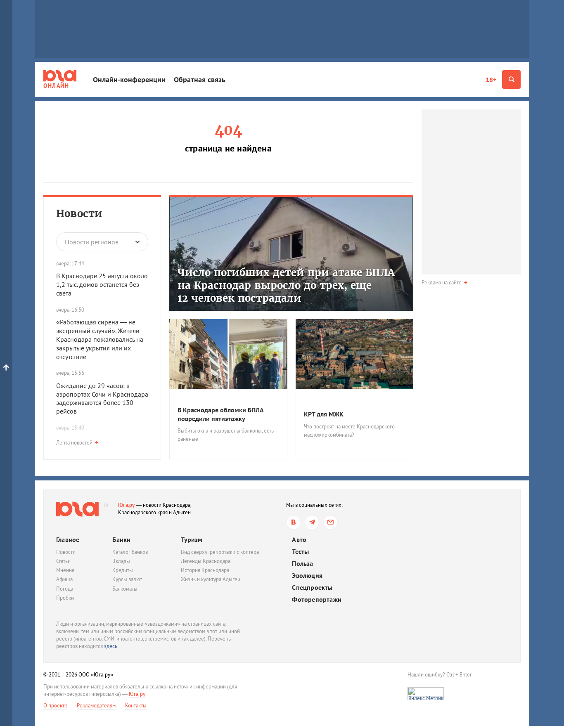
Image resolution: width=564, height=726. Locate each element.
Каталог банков (130, 552)
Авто (299, 540)
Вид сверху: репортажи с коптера (220, 552)
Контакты (136, 705)
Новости (79, 213)
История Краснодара (205, 570)
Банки (121, 539)
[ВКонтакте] (293, 522)
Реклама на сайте (442, 282)
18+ (491, 80)
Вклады (121, 561)
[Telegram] (312, 522)
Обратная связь (199, 79)
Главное (67, 539)
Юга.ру (126, 504)
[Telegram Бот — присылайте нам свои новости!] (330, 522)
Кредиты (122, 570)
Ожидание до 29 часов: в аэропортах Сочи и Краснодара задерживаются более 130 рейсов (102, 398)
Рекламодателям (96, 705)
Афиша (64, 579)
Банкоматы (124, 588)
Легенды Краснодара (205, 561)
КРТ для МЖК (324, 414)
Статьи (63, 561)
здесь (110, 646)
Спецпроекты (312, 587)
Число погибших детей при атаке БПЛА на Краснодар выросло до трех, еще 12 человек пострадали (286, 285)
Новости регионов (91, 242)
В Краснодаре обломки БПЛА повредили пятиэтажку (220, 414)
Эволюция (307, 575)
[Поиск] (511, 79)
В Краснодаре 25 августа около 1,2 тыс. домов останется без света (102, 284)
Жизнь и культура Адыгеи (210, 579)
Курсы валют (127, 579)
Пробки (65, 597)
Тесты (300, 552)
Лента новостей (74, 442)
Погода (64, 588)
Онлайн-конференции (129, 79)
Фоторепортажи (316, 599)
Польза (302, 564)
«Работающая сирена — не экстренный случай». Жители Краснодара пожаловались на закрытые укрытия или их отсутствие (99, 339)
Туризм (191, 539)
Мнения (65, 570)
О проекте (55, 705)
